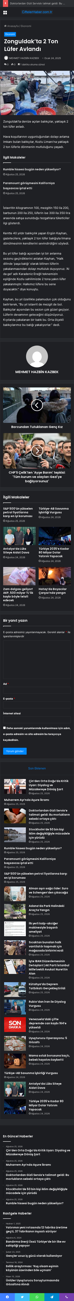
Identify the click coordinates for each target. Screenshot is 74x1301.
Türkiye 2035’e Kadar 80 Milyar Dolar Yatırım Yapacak (54, 552)
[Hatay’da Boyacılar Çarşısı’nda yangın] (55, 576)
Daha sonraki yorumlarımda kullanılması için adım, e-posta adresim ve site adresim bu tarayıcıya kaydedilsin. (37, 734)
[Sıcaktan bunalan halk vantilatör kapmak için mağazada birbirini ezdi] (15, 947)
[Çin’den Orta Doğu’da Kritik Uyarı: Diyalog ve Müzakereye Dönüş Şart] (15, 786)
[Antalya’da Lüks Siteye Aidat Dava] (19, 536)
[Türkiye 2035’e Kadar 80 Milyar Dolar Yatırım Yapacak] (55, 536)
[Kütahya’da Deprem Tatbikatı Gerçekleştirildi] (15, 989)
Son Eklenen (37, 768)
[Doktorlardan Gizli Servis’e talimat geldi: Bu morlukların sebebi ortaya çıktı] (15, 816)
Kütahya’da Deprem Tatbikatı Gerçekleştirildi (47, 986)
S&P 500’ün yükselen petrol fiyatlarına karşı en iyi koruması (18, 512)
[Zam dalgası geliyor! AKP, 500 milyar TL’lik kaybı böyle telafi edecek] (19, 576)
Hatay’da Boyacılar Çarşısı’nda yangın (53, 591)
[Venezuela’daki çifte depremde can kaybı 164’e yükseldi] (15, 1024)
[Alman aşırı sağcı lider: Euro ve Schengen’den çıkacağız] (15, 893)
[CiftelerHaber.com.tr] (37, 12)
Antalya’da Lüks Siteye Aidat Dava (16, 550)
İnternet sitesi (12, 713)
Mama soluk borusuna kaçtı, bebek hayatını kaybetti (49, 1058)
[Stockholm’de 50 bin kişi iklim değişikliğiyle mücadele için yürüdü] (15, 834)
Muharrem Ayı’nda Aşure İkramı (26, 800)
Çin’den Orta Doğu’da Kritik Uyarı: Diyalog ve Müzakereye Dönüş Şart (48, 785)
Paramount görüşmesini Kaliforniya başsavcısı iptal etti (30, 861)
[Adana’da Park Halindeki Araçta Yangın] (15, 911)
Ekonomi (26, 26)
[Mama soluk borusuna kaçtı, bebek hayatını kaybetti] (15, 1061)
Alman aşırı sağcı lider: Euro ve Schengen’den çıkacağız (48, 890)
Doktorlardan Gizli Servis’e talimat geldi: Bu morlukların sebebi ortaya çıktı (49, 815)
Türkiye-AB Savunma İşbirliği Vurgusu (54, 510)
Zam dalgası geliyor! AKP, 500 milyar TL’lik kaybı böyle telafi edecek (18, 594)
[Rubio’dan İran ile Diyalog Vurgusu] (15, 1007)
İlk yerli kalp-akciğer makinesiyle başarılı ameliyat (43, 927)
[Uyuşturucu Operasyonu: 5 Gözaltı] (15, 1043)
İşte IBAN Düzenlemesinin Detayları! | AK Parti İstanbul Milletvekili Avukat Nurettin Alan (49, 967)
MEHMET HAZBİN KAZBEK (24, 58)
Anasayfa (13, 26)
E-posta (9, 698)
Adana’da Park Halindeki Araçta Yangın (46, 908)
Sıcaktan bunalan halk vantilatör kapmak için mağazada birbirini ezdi (46, 946)
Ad (6, 683)
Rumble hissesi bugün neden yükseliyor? (32, 169)
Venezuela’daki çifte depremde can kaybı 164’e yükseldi (48, 1023)
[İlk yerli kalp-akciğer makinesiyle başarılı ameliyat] (15, 928)
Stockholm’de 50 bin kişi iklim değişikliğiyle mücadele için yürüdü (49, 833)
